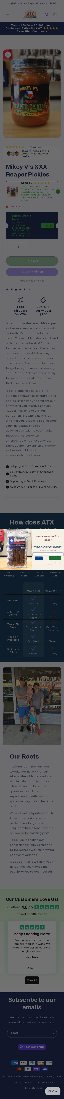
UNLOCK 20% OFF (54, 557)
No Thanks (39, 558)
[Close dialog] (2, 531)
